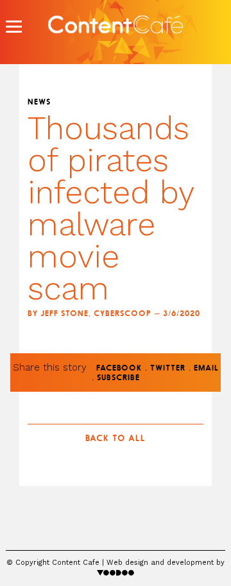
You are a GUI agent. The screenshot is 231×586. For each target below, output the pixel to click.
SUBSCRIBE (118, 378)
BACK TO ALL (115, 439)
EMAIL (206, 369)
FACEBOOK (119, 369)
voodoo (116, 572)
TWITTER (167, 369)
